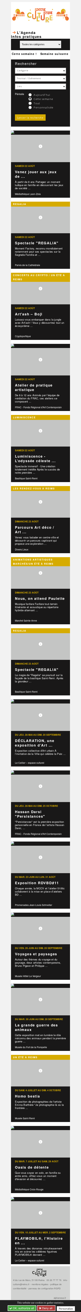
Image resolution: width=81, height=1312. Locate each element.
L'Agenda (26, 32)
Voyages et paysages (36, 953)
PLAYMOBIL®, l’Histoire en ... (39, 1240)
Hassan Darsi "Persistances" (30, 814)
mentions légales (40, 1284)
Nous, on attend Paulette (40, 598)
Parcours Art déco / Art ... (34, 529)
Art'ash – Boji (28, 314)
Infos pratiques (26, 36)
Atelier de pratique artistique (34, 387)
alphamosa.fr (60, 1297)
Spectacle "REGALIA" (37, 242)
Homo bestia (27, 1096)
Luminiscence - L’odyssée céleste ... (35, 458)
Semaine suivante (54, 54)
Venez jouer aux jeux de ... (36, 174)
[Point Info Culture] (40, 15)
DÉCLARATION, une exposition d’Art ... (34, 743)
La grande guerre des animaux (36, 1027)
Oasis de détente (32, 1167)
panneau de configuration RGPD (45, 1288)
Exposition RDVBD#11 (37, 882)
